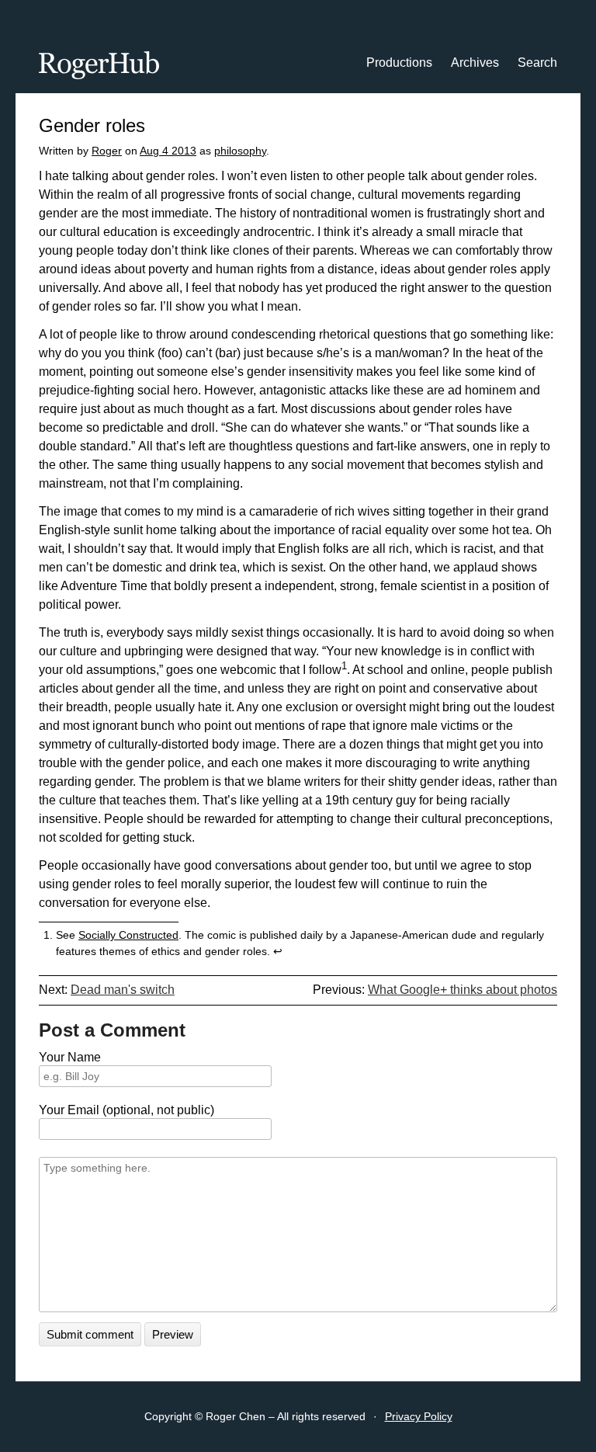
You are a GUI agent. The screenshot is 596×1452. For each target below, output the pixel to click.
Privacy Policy (418, 1416)
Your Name (70, 1057)
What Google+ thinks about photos (462, 989)
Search (537, 62)
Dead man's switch (123, 989)
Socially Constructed (128, 935)
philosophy (240, 150)
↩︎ (277, 951)
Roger (107, 150)
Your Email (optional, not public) (126, 1110)
